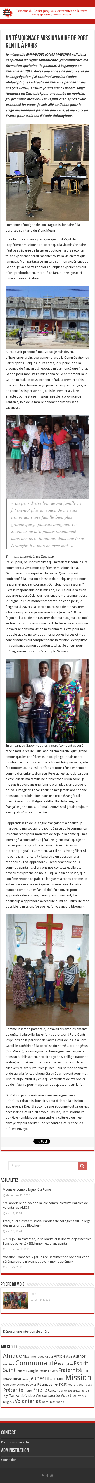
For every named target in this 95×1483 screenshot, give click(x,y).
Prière (39, 1390)
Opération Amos (14, 1384)
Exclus (43, 1371)
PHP (55, 1384)
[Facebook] (47, 1476)
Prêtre (28, 1390)
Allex (26, 1357)
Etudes (21, 1371)
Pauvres (31, 1384)
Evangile (32, 1371)
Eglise (69, 1364)
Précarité (13, 1390)
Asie (69, 1356)
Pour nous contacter (15, 1442)
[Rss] (43, 1476)
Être (33, 1294)
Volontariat (28, 1401)
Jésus (25, 1379)
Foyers (53, 1371)
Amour (49, 1357)
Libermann (54, 1379)
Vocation (69, 1395)
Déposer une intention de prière (26, 1331)
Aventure (8, 1364)
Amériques (37, 1357)
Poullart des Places (79, 1384)
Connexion (9, 1460)
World (60, 1402)
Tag (87, 1390)
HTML (86, 1371)
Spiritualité (77, 1390)
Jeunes (36, 1379)
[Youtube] (52, 1476)
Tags (5, 1396)
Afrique (12, 1356)
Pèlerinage (44, 1384)
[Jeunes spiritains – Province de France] (47, 12)
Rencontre (55, 1390)
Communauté (36, 1363)
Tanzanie (17, 1395)
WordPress (49, 1402)
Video (30, 1395)
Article (59, 1356)
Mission (78, 1377)
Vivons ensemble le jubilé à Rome (27, 1190)
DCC (61, 1364)
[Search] (82, 1166)
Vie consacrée (48, 1395)
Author (79, 1356)
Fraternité (70, 1370)
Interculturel (12, 1379)
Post (63, 1384)
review (67, 1390)
